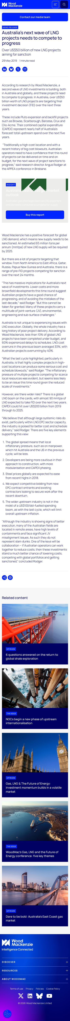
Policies (40, 988)
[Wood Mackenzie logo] (12, 4)
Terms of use (16, 988)
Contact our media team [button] (35, 17)
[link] (35, 945)
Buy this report (35, 215)
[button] (55, 4)
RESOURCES (10, 970)
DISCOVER (8, 961)
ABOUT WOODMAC (14, 978)
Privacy (29, 988)
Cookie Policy (53, 988)
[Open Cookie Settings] (7, 1014)
